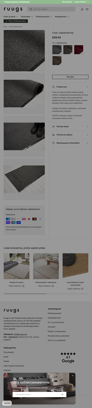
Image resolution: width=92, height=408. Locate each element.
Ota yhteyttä (67, 2)
